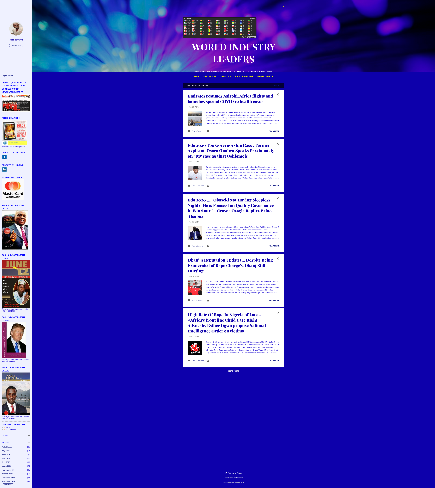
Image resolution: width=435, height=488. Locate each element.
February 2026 (8, 470)
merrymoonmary (238, 477)
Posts (7, 427)
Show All (276, 85)
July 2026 (6, 451)
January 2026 (7, 474)
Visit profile (16, 45)
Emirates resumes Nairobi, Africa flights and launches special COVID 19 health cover (230, 98)
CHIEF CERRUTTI (16, 40)
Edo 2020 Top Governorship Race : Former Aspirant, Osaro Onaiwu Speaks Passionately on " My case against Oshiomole (231, 150)
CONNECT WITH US (265, 76)
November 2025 (8, 481)
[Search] (282, 6)
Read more (274, 131)
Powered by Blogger (235, 473)
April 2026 (6, 462)
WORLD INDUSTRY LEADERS (233, 52)
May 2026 (6, 458)
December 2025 (8, 478)
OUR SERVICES (209, 76)
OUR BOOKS (225, 76)
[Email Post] (208, 132)
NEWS (196, 76)
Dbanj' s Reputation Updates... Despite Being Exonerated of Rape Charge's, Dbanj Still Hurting (230, 265)
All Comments (10, 429)
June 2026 (6, 455)
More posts (233, 371)
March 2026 (6, 466)
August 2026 (7, 447)
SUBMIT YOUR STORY (244, 76)
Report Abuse (7, 76)
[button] (278, 95)
